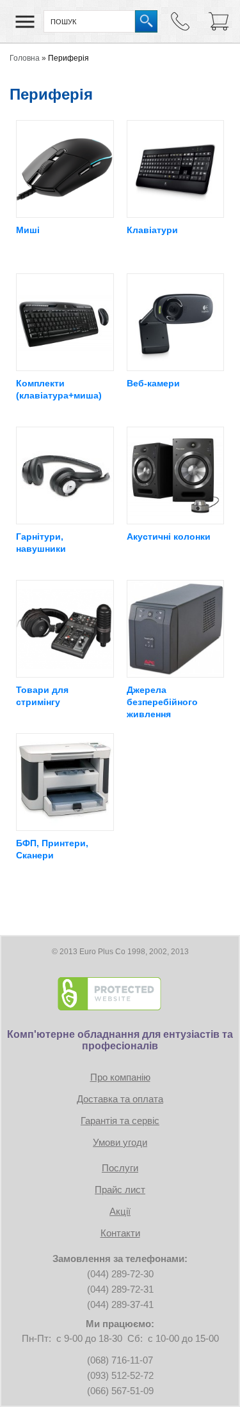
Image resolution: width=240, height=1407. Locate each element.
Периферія (68, 58)
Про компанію (120, 1077)
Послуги (120, 1167)
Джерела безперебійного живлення (162, 702)
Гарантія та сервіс (120, 1120)
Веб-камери (153, 383)
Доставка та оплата (120, 1098)
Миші (28, 230)
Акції (120, 1211)
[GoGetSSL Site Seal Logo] (120, 993)
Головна (25, 58)
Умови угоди (120, 1142)
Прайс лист (120, 1189)
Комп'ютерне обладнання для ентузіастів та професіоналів (120, 1040)
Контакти (120, 1233)
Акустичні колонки (169, 536)
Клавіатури (152, 230)
